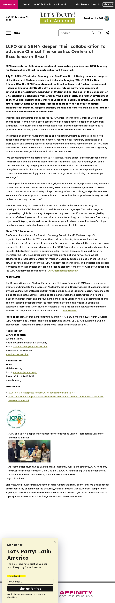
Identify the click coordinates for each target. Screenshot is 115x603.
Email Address (16, 576)
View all (108, 4)
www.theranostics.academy (63, 270)
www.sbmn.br (70, 310)
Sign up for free (30, 588)
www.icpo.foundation (17, 354)
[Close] (54, 542)
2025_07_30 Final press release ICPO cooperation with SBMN (41, 392)
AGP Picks (9, 4)
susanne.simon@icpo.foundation (30, 346)
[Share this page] (107, 33)
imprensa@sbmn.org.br (25, 372)
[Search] (93, 33)
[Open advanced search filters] (99, 33)
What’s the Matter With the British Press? (39, 4)
